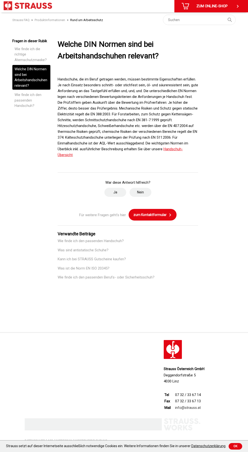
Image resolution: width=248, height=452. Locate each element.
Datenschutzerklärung (208, 446)
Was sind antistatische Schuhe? (83, 250)
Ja (115, 192)
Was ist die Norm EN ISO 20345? (83, 268)
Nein (140, 192)
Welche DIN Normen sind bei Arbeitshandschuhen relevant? (31, 77)
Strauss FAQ (21, 20)
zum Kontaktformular (150, 215)
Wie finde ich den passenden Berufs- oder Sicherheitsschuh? (106, 277)
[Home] (28, 5)
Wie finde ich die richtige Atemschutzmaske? (31, 54)
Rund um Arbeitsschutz (86, 20)
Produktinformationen (50, 20)
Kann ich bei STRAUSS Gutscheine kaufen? (92, 259)
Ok (235, 446)
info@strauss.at (188, 407)
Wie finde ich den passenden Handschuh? (28, 100)
